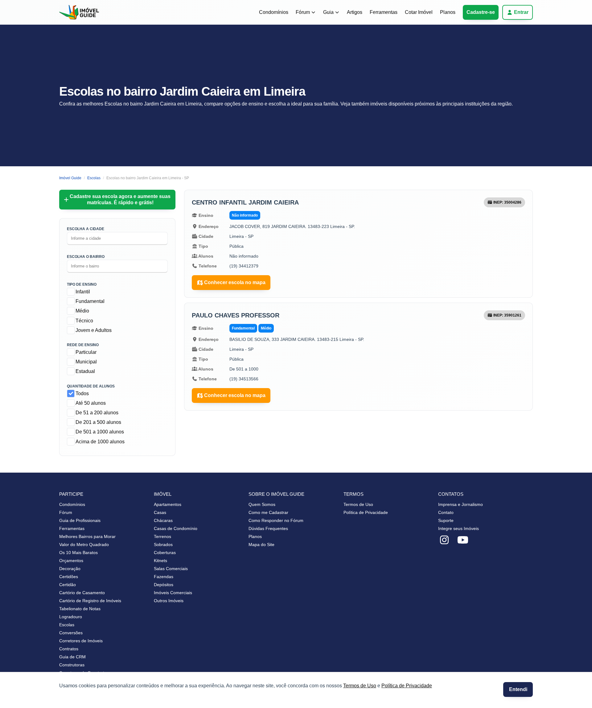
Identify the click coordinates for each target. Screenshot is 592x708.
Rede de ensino (83, 345)
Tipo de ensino (82, 284)
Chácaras (163, 520)
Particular (86, 352)
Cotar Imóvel (419, 12)
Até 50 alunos (91, 403)
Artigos (354, 12)
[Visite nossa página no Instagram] (444, 540)
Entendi (518, 689)
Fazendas (163, 576)
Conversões (71, 632)
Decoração (69, 568)
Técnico (84, 320)
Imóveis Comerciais (173, 592)
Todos (82, 393)
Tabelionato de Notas (80, 608)
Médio (82, 310)
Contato (446, 512)
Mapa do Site (261, 544)
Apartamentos (167, 504)
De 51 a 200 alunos (97, 412)
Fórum (303, 12)
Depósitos (163, 584)
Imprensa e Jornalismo (460, 504)
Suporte (446, 520)
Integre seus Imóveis (458, 528)
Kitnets (160, 560)
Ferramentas (383, 12)
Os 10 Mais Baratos (78, 552)
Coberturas (165, 552)
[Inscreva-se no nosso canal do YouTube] (463, 540)
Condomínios (273, 12)
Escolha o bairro (86, 257)
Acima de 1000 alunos (100, 441)
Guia (328, 12)
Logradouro (70, 616)
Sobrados (163, 544)
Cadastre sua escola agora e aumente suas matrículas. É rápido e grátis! (120, 199)
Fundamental (90, 301)
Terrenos (162, 536)
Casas (160, 512)
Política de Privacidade (406, 685)
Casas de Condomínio (175, 528)
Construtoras (71, 664)
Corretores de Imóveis (81, 640)
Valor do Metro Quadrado (84, 544)
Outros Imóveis (168, 600)
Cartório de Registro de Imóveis (90, 600)
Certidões (68, 576)
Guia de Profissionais (80, 520)
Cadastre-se (481, 12)
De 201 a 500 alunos (98, 422)
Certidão (67, 584)
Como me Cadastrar (268, 512)
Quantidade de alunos (91, 386)
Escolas (66, 624)
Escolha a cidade (85, 229)
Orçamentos (71, 560)
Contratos (68, 648)
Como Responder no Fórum (276, 520)
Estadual (85, 371)
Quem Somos (262, 504)
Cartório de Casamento (82, 592)
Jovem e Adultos (94, 330)
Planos (447, 12)
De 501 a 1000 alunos (100, 431)
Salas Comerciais (171, 568)
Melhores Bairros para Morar (87, 536)
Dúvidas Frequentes (268, 528)
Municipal (86, 361)
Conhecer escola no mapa (234, 282)
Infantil (83, 291)
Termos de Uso (359, 685)
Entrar (521, 12)
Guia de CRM (72, 656)
